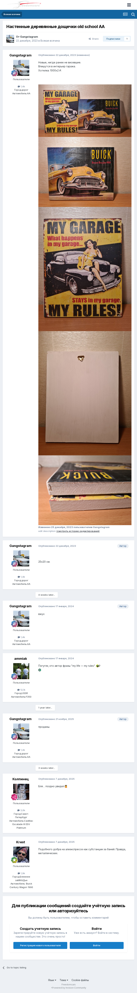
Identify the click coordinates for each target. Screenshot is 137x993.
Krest (20, 842)
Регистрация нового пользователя (40, 945)
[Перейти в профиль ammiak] (21, 671)
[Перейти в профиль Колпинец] (21, 792)
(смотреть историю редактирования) (78, 531)
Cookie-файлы (80, 980)
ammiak (20, 658)
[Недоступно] (84, 110)
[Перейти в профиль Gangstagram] (10, 39)
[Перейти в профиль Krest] (21, 855)
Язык (51, 980)
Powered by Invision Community (69, 987)
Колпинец (20, 779)
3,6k (22, 810)
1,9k (22, 873)
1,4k (22, 86)
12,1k (22, 689)
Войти (96, 945)
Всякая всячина (50, 40)
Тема (63, 980)
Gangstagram (29, 36)
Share (95, 38)
